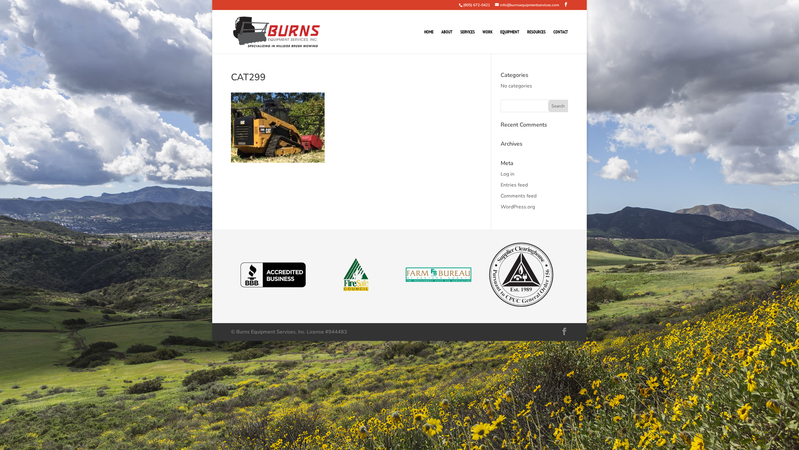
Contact (560, 32)
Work (488, 32)
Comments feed (519, 195)
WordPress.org (518, 206)
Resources (536, 32)
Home (429, 32)
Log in (507, 174)
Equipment (509, 32)
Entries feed (514, 185)
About (447, 32)
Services (467, 32)
